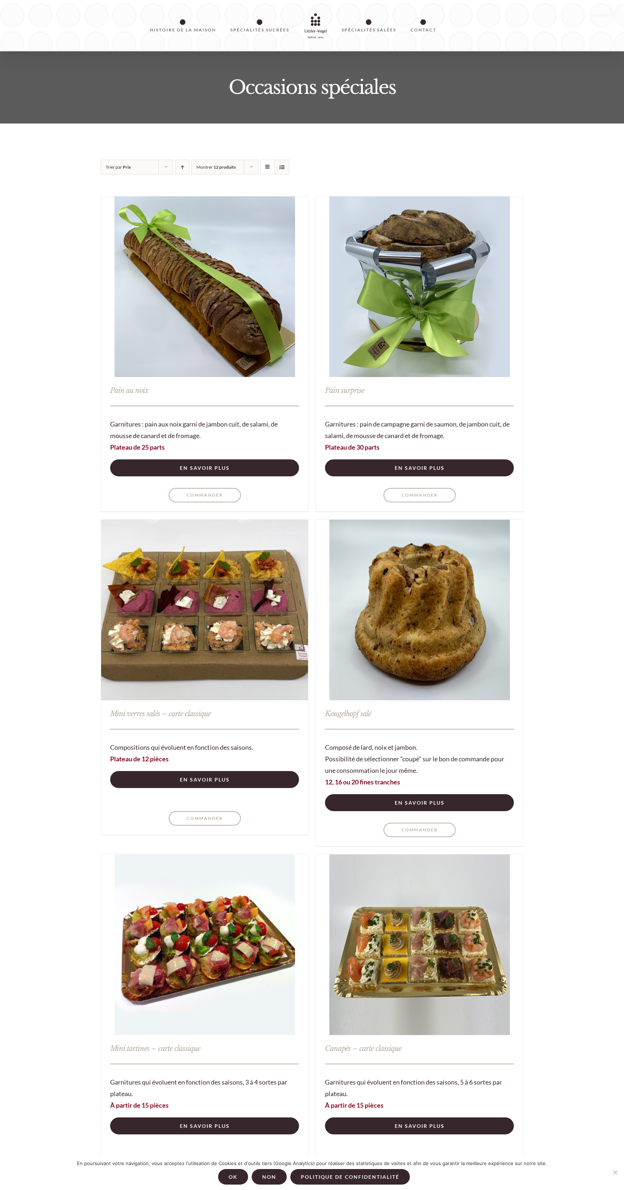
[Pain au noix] (204, 286)
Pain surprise (344, 390)
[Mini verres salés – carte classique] (204, 610)
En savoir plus (205, 468)
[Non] (615, 1172)
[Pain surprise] (419, 286)
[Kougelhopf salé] (419, 610)
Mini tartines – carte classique (155, 1048)
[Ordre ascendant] (182, 167)
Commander (205, 495)
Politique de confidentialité (350, 1177)
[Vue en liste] (282, 167)
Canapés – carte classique (363, 1048)
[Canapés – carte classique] (419, 944)
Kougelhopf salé (348, 713)
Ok (233, 1177)
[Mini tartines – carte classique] (204, 944)
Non (269, 1177)
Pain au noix (129, 390)
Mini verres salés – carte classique (160, 713)
